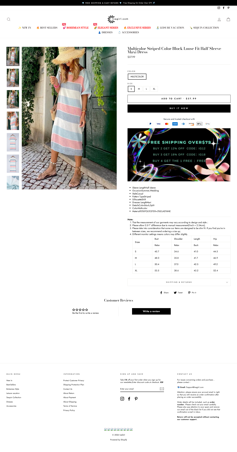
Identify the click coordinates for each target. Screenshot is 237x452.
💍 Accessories (128, 32)
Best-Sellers (11, 384)
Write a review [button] (151, 311)
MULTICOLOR (137, 76)
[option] (118, 3)
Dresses (9, 401)
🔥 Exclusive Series (137, 28)
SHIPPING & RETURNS (179, 282)
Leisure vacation (13, 393)
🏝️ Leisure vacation (170, 28)
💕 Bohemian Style (76, 28)
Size (130, 84)
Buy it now (179, 108)
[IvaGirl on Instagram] (122, 399)
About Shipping (69, 401)
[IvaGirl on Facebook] (129, 399)
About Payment (69, 397)
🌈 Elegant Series (106, 28)
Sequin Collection (13, 397)
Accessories (11, 406)
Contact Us (67, 389)
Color (132, 71)
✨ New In (24, 28)
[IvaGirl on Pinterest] (136, 399)
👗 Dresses (105, 32)
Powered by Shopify (118, 439)
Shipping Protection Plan (73, 384)
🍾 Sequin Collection (204, 28)
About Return (68, 393)
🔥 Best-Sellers (46, 28)
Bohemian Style (12, 389)
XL (154, 88)
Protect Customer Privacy (73, 380)
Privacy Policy (69, 410)
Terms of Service (70, 406)
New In (9, 380)
